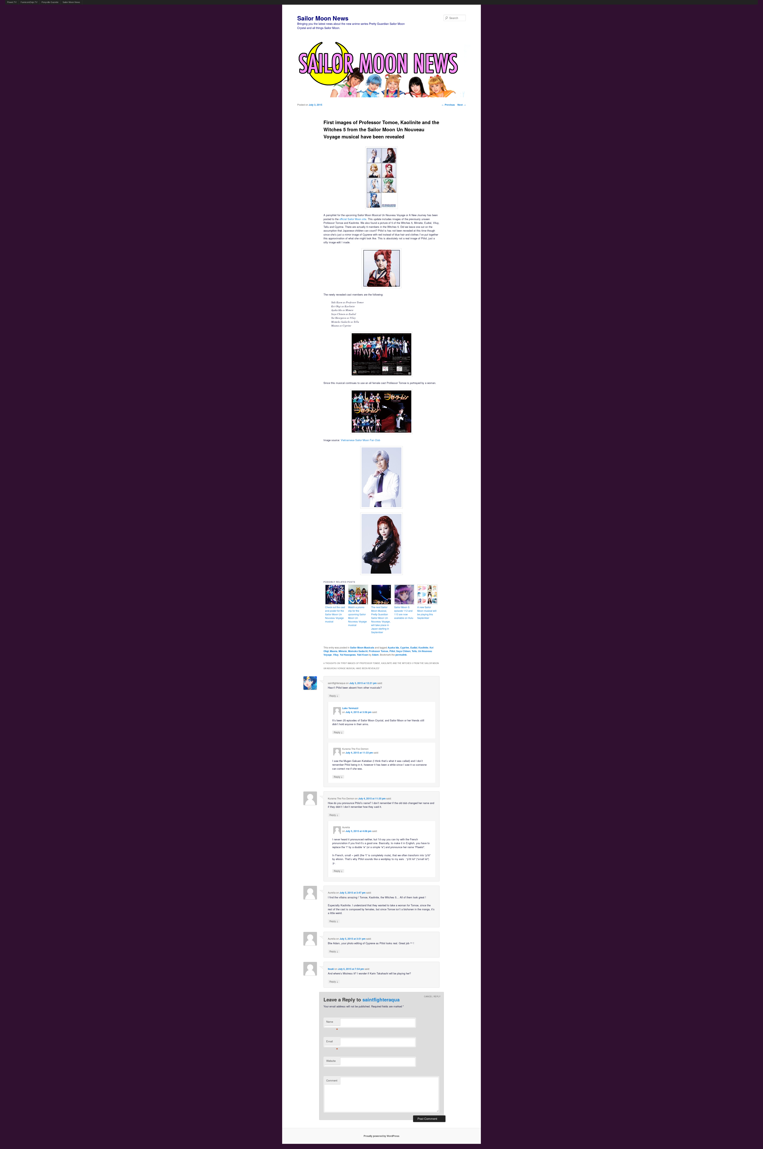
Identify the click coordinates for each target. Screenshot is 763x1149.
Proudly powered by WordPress (381, 1136)
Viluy (336, 654)
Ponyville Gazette (50, 2)
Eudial (413, 647)
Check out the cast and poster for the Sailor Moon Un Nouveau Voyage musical (335, 614)
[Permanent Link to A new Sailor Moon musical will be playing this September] (427, 603)
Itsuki (331, 969)
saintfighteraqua (381, 999)
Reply (333, 695)
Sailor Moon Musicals (362, 647)
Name (332, 1022)
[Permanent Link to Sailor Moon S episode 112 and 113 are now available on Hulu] (404, 603)
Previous (448, 104)
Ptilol (392, 651)
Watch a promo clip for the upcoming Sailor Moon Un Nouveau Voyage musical (357, 616)
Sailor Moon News (71, 2)
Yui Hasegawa (348, 654)
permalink (401, 654)
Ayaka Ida (393, 647)
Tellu (414, 651)
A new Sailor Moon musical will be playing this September (427, 612)
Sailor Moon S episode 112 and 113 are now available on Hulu (403, 612)
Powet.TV (11, 2)
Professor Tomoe (378, 651)
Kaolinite (423, 647)
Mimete (343, 651)
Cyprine (404, 647)
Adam (375, 654)
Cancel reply (432, 996)
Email (332, 1042)
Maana (333, 651)
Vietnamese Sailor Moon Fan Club (360, 440)
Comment (331, 1080)
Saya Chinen (403, 651)
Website (331, 1061)
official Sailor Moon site (352, 219)
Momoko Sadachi (358, 651)
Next (461, 104)
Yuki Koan (362, 654)
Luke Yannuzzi (350, 708)
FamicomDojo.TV (29, 2)
